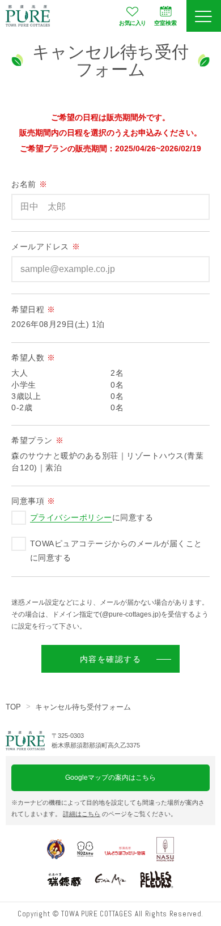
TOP (13, 707)
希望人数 (33, 358)
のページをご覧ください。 (120, 813)
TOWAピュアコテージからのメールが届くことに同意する (116, 550)
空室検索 (165, 23)
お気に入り (132, 23)
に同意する (91, 517)
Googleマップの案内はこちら (110, 777)
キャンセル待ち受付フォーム (83, 707)
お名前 (29, 184)
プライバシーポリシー (71, 517)
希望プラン (37, 440)
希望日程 (33, 309)
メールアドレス (45, 247)
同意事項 (33, 501)
